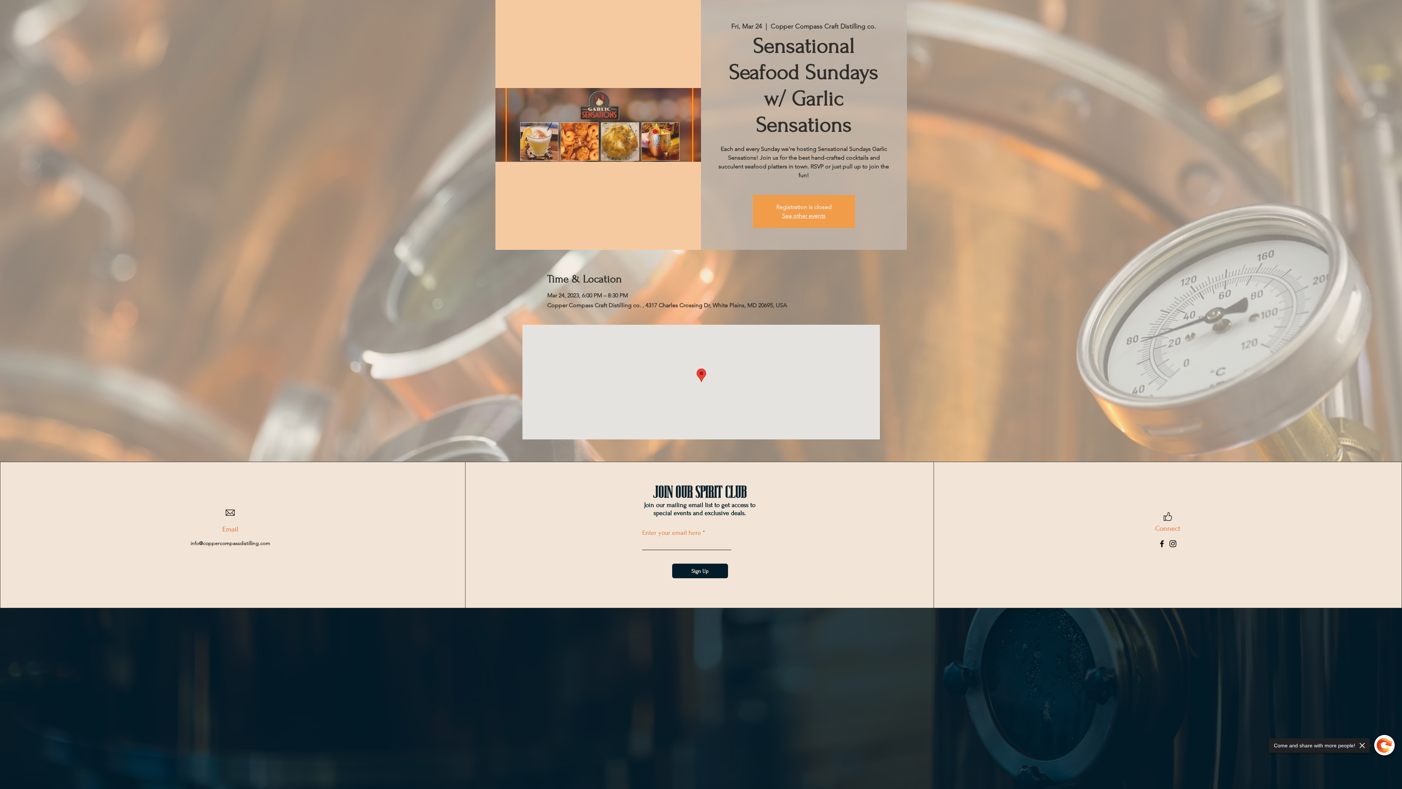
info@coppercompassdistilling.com (230, 543)
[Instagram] (1172, 543)
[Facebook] (1162, 543)
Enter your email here (671, 533)
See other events (804, 215)
